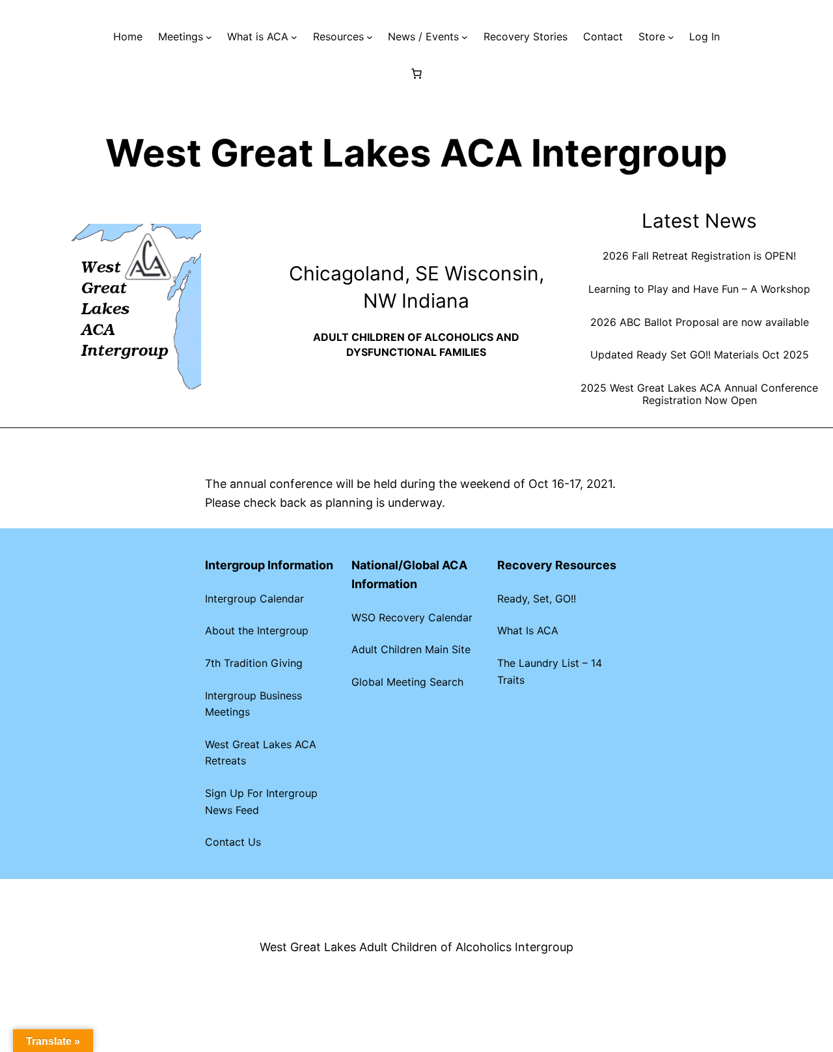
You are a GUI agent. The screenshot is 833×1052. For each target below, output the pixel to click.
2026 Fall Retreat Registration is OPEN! (699, 256)
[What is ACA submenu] (294, 37)
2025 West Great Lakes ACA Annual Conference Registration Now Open (699, 394)
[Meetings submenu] (209, 37)
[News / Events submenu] (464, 37)
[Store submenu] (671, 37)
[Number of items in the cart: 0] (416, 74)
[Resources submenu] (369, 37)
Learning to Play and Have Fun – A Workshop (699, 289)
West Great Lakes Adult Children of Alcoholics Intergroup (416, 947)
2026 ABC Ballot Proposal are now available (699, 322)
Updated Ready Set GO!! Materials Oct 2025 (699, 355)
